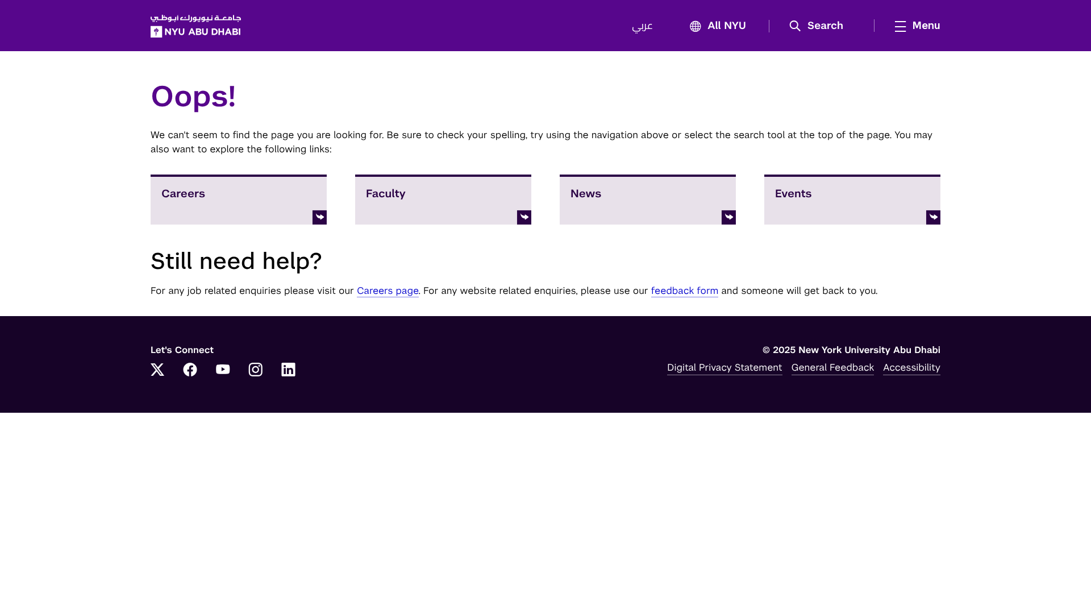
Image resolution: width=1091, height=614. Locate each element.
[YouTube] (223, 370)
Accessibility (911, 367)
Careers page (388, 290)
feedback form (685, 290)
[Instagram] (255, 370)
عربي (642, 26)
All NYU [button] (726, 26)
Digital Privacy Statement (724, 367)
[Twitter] (157, 370)
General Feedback (833, 367)
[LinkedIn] (288, 370)
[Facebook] (190, 370)
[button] (820, 26)
